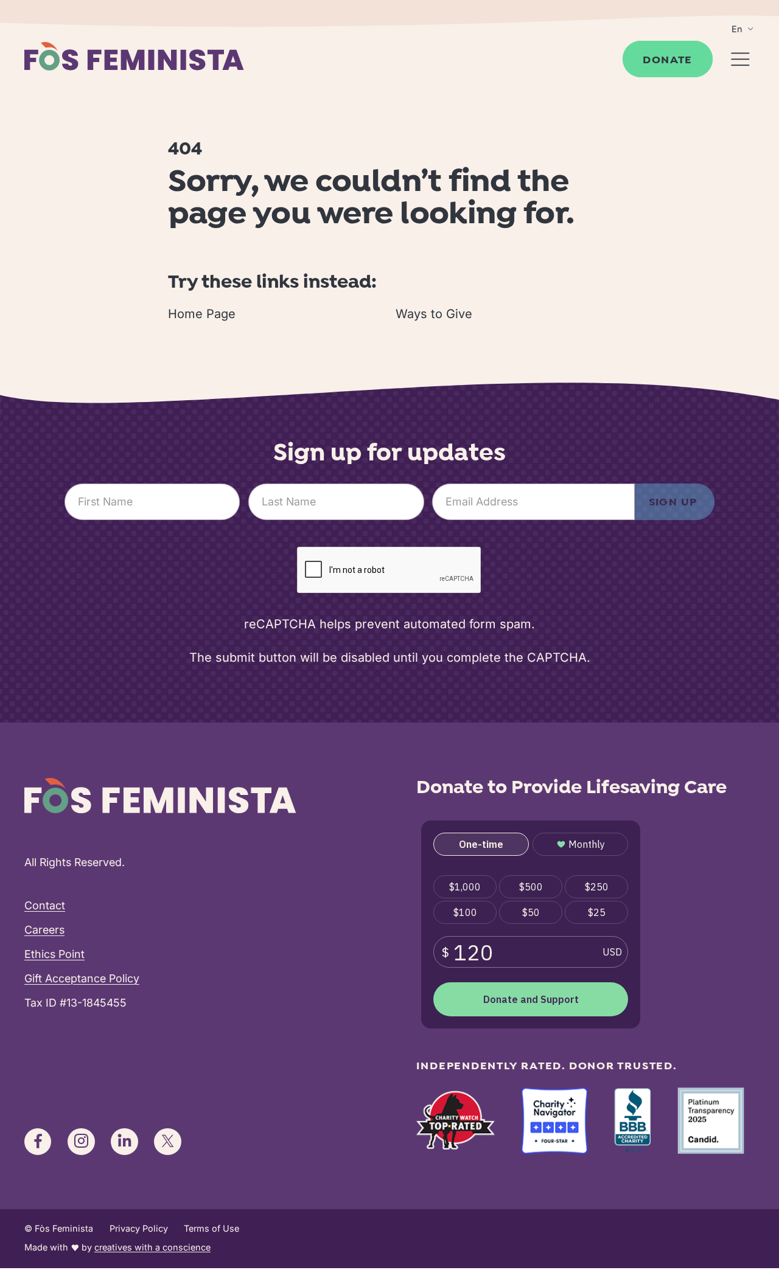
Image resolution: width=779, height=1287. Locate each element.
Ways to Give (434, 314)
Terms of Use (211, 1228)
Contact (44, 905)
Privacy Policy (139, 1228)
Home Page (202, 314)
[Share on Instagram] (81, 1141)
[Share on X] (167, 1141)
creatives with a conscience (152, 1247)
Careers (44, 929)
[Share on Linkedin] (124, 1141)
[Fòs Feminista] (133, 56)
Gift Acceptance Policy (81, 978)
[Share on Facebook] (37, 1141)
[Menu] (740, 59)
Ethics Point (54, 954)
